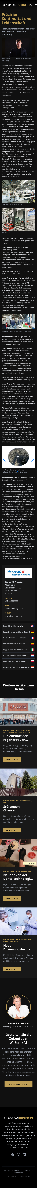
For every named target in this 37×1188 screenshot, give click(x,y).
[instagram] (18, 1154)
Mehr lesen (11, 760)
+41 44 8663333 (11, 601)
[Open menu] (35, 5)
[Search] (31, 5)
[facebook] (12, 1154)
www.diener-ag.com (13, 616)
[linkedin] (24, 1154)
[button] (17, 471)
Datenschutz (25, 1177)
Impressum (12, 1177)
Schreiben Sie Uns (18, 1084)
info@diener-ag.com (14, 608)
